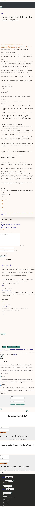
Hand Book (4, 499)
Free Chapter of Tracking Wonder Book (8, 497)
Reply (3, 285)
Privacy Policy (12, 349)
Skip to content (3, 0)
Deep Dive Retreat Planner (7, 500)
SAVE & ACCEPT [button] (3, 393)
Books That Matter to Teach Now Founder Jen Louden (10, 223)
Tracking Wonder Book (6, 487)
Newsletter (5, 496)
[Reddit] (17, 204)
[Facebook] (17, 200)
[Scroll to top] (1, 473)
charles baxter (15, 212)
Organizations (4, 489)
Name (15, 248)
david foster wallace (22, 212)
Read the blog (17, 322)
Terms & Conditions (19, 349)
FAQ (24, 349)
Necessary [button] (2, 374)
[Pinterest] (17, 203)
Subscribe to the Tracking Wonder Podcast (23, 324)
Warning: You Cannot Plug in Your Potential (8, 227)
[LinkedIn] (17, 206)
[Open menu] (1, 7)
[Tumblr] (17, 211)
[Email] (17, 207)
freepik (8, 350)
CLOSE (27, 411)
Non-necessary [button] (3, 384)
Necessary (3, 376)
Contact (3, 505)
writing (4, 214)
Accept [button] (11, 354)
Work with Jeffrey (18, 325)
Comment (22, 245)
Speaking (4, 491)
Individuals (3, 480)
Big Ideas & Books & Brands (6, 11)
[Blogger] (17, 208)
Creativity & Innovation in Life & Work (19, 11)
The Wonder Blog (5, 503)
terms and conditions (22, 439)
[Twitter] (17, 202)
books (10, 212)
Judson (5, 304)
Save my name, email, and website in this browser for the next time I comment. (16, 253)
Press (4, 478)
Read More (15, 354)
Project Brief (5, 502)
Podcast (4, 494)
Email (15, 250)
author (7, 212)
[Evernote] (17, 210)
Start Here (3, 477)
